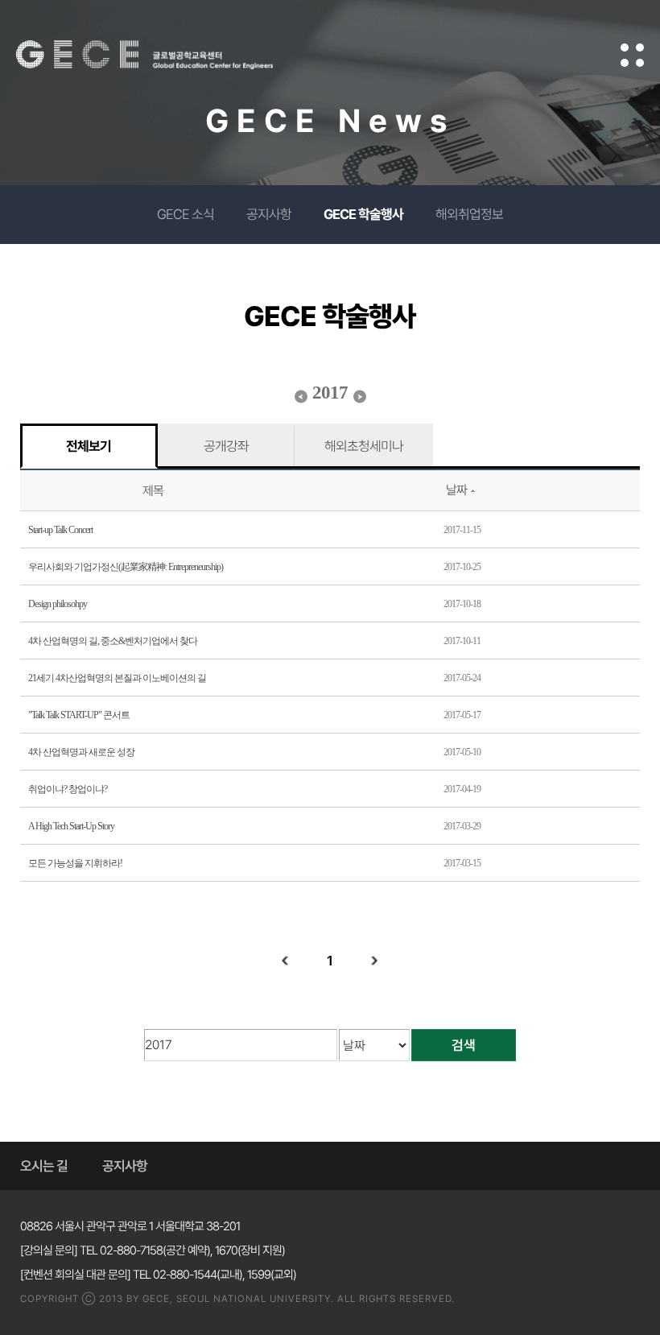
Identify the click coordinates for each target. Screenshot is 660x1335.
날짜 (456, 490)
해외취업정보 (469, 214)
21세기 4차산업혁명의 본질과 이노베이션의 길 (117, 678)
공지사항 (268, 214)
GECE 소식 (185, 214)
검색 (464, 1045)
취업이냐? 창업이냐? (67, 789)
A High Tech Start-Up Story (71, 826)
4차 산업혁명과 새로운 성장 (81, 752)
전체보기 (88, 446)
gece (165, 54)
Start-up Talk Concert (60, 529)
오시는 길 (44, 1166)
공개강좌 (226, 446)
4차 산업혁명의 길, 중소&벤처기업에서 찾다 (112, 641)
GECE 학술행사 (363, 214)
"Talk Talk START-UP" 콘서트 (79, 715)
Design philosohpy (57, 604)
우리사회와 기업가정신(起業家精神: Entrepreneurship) (125, 566)
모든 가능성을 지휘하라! (75, 863)
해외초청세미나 (363, 446)
